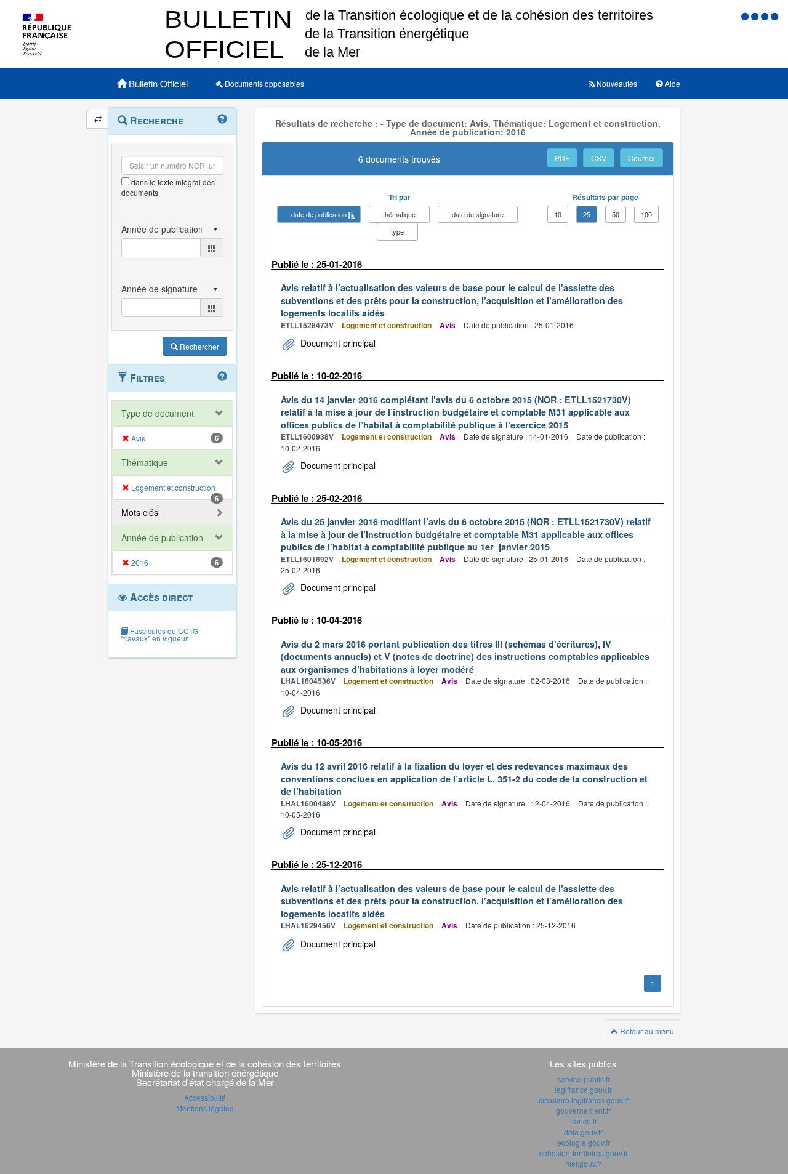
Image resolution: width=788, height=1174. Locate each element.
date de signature (478, 214)
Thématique (144, 462)
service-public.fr (583, 1079)
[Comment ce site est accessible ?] (746, 15)
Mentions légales (204, 1108)
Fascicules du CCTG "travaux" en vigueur (159, 634)
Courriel (641, 158)
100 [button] (646, 214)
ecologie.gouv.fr (583, 1142)
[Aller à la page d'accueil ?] (774, 15)
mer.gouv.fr (583, 1163)
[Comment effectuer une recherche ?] (222, 119)
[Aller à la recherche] (766, 15)
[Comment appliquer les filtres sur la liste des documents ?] (222, 377)
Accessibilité (205, 1097)
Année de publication (162, 537)
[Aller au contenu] (756, 15)
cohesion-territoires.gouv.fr (583, 1153)
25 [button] (586, 214)
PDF (562, 158)
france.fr (583, 1121)
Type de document (157, 413)
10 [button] (557, 214)
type (397, 231)
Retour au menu (646, 1031)
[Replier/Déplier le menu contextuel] (97, 119)
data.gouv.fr (583, 1132)
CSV (598, 158)
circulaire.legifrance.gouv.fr (584, 1100)
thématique (399, 214)
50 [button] (615, 214)
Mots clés (139, 512)
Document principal (337, 343)
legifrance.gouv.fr (583, 1089)
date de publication (319, 214)
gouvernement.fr (583, 1110)
